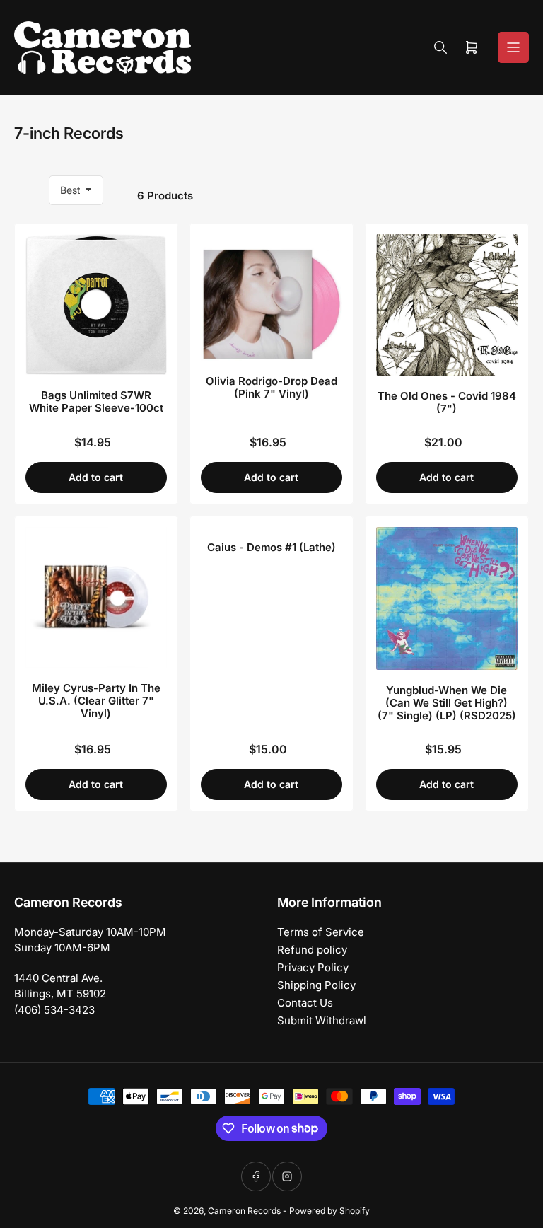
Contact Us (305, 1002)
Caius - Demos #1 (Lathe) (271, 547)
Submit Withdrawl (321, 1020)
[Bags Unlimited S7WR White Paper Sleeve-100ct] (96, 305)
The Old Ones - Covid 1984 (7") (447, 402)
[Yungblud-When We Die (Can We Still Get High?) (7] (447, 598)
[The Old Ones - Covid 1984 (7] (447, 305)
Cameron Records (244, 1210)
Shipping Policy (316, 985)
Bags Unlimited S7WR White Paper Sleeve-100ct (96, 401)
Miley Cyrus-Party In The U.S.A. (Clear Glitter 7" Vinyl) (96, 700)
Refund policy (312, 949)
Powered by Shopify (329, 1210)
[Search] (440, 47)
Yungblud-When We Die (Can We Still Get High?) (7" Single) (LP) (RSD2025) (447, 702)
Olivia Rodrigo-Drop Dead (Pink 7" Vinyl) (271, 387)
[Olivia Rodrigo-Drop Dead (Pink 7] (271, 297)
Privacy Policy (313, 967)
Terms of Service (320, 932)
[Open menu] (513, 47)
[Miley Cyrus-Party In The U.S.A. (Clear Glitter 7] (96, 597)
